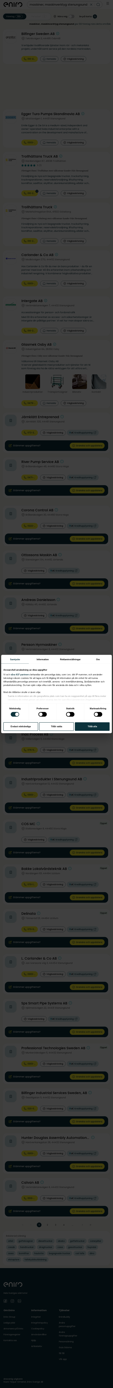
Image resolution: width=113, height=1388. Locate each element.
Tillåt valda (56, 726)
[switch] (42, 714)
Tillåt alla (92, 726)
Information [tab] (43, 659)
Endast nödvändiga (21, 726)
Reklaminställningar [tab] (70, 659)
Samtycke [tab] (15, 659)
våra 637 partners (20, 674)
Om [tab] (98, 659)
